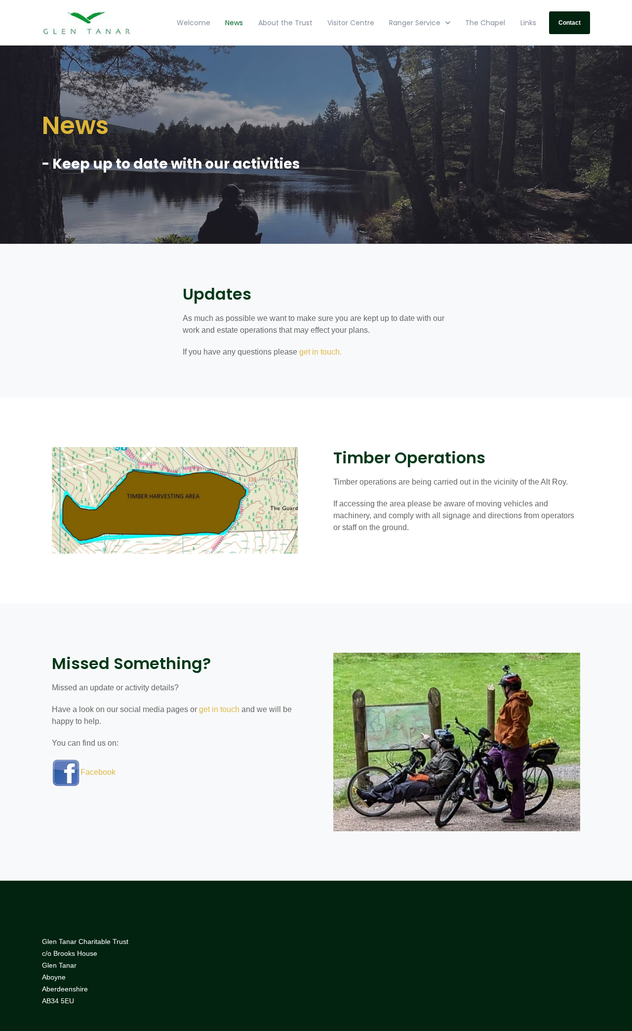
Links (528, 23)
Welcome (193, 23)
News (234, 23)
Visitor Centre (350, 23)
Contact (569, 22)
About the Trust (285, 23)
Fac (87, 772)
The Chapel (485, 23)
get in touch (219, 709)
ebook (105, 772)
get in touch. (320, 352)
